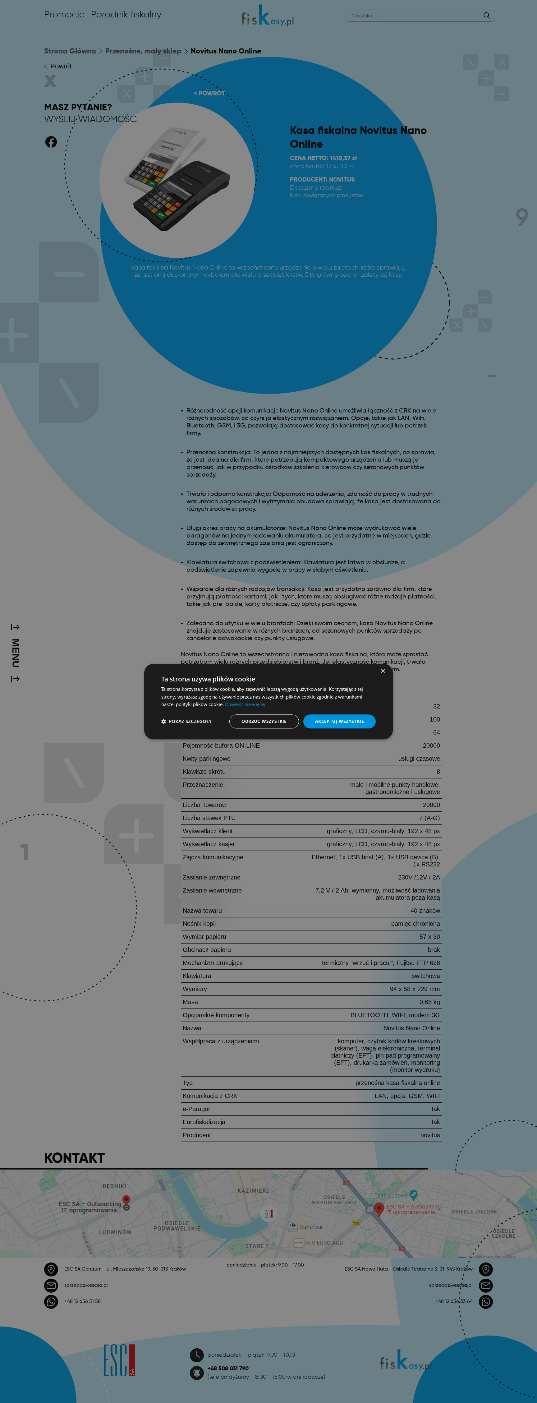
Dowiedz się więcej (245, 704)
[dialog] (268, 701)
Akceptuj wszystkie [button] (339, 721)
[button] (186, 721)
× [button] (382, 671)
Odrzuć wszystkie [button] (264, 721)
